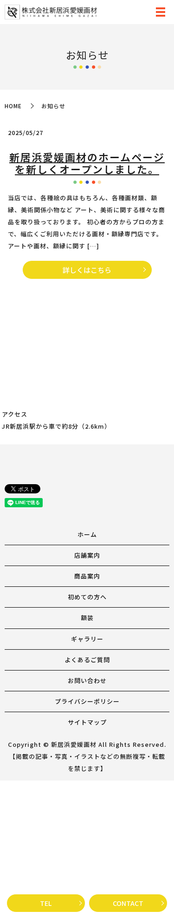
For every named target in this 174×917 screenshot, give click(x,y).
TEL (46, 903)
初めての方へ (87, 596)
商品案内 (87, 576)
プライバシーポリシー (87, 701)
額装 (87, 617)
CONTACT (128, 903)
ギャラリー (87, 638)
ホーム (87, 534)
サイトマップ (87, 722)
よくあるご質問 (87, 659)
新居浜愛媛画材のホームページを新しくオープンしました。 (87, 162)
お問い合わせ (87, 680)
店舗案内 (87, 555)
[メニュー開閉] (160, 12)
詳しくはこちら (87, 270)
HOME (13, 106)
